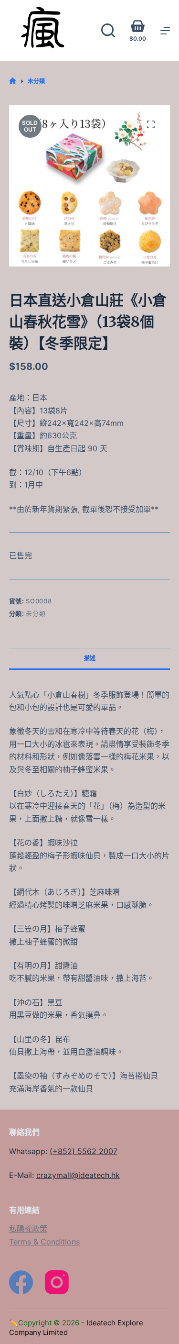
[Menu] (165, 30)
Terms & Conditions (44, 1241)
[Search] (108, 30)
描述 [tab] (89, 658)
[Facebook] (21, 1282)
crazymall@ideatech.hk (78, 1175)
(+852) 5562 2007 (83, 1151)
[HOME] (12, 81)
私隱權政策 (28, 1228)
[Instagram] (57, 1282)
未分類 (35, 613)
